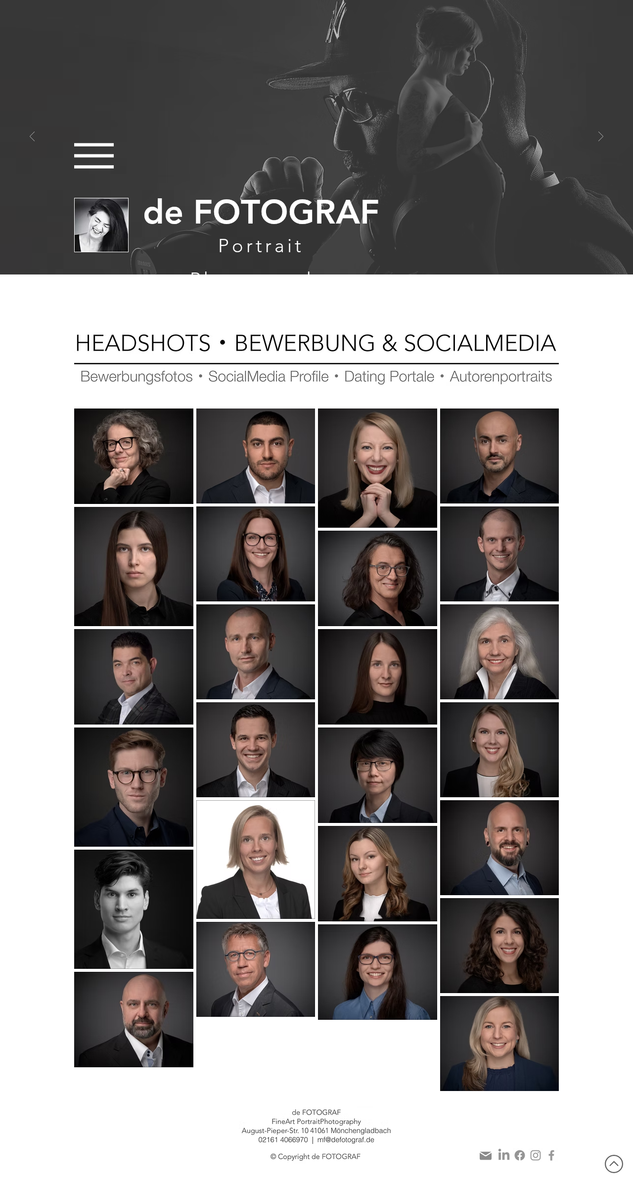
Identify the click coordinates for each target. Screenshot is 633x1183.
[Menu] (94, 155)
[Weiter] (600, 137)
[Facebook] (520, 1155)
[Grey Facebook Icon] (551, 1155)
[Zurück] (32, 137)
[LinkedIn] (504, 1155)
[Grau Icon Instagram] (536, 1155)
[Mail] (485, 1155)
